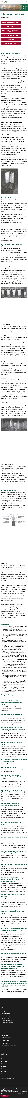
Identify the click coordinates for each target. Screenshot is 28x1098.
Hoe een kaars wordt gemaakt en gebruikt (10, 31)
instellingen (20, 1093)
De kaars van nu (11, 26)
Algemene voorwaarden (7, 1078)
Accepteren (5, 1095)
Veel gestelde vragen (10, 43)
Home (4, 1059)
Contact (4, 1071)
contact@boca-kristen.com (9, 1022)
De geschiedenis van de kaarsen (10, 22)
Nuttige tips (10, 39)
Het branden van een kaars (11, 35)
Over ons (5, 1064)
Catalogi (4, 1066)
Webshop (5, 1061)
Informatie (5, 1069)
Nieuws (4, 1074)
